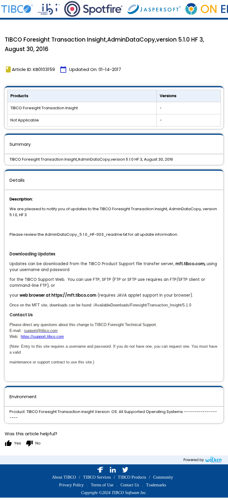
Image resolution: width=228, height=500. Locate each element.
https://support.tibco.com (42, 336)
